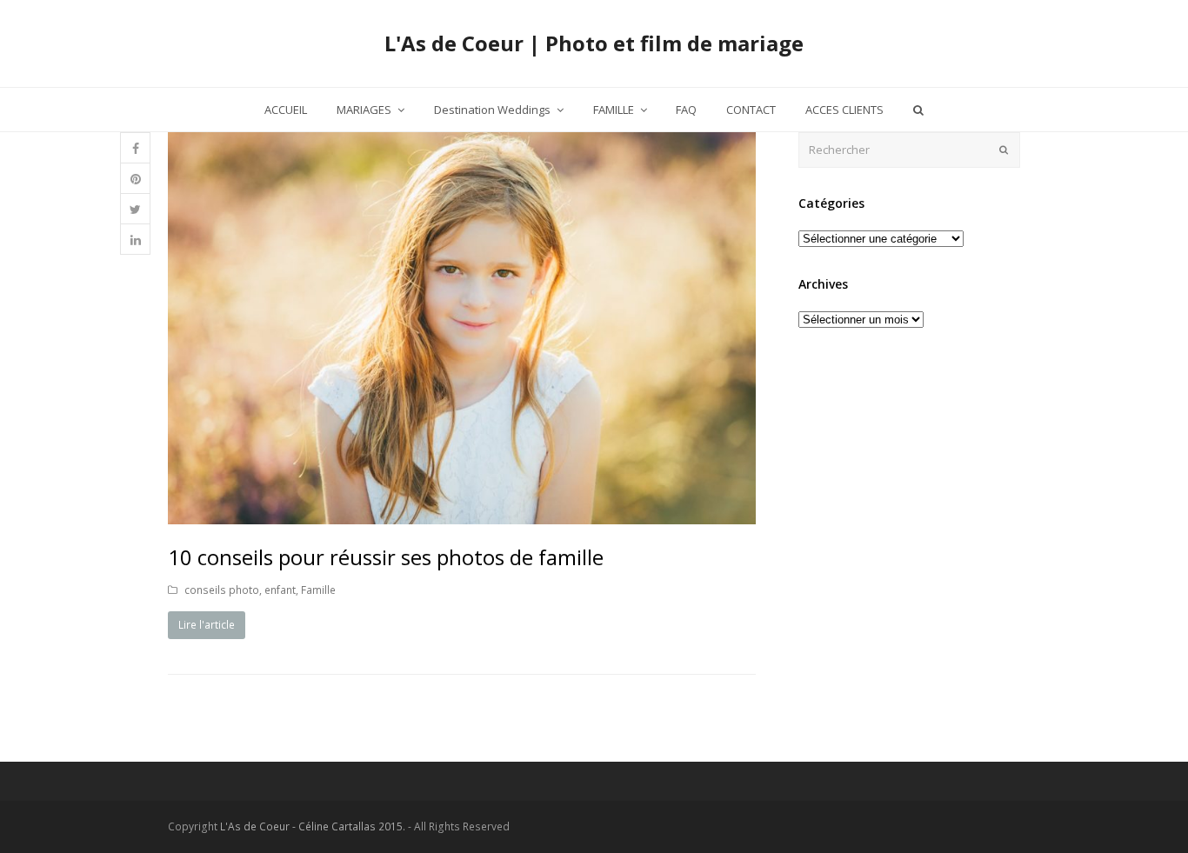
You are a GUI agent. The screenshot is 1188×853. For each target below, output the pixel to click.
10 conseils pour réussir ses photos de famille (386, 557)
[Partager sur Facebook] (135, 148)
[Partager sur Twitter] (135, 209)
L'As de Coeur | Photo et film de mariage (594, 43)
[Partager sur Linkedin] (135, 239)
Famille (318, 590)
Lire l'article (206, 624)
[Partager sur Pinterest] (135, 178)
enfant (280, 590)
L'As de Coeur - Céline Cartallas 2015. (312, 826)
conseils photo (221, 590)
